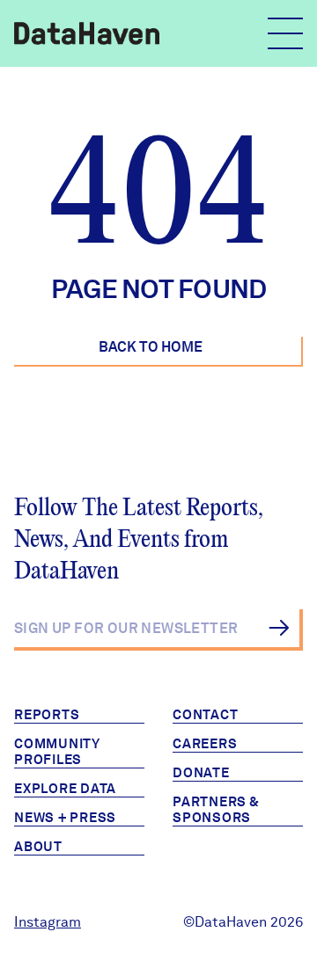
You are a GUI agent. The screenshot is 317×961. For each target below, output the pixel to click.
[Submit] (279, 628)
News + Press (65, 818)
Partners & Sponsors (216, 810)
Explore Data (65, 789)
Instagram (47, 922)
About (38, 847)
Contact (205, 715)
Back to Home (151, 347)
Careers (205, 744)
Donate (201, 773)
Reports (46, 715)
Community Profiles (57, 752)
